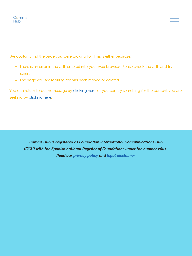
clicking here (84, 90)
